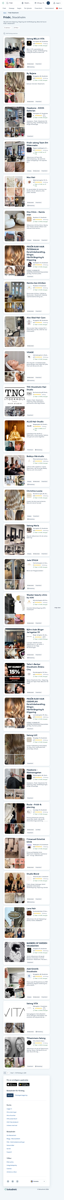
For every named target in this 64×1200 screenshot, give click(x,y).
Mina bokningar (11, 1112)
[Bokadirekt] (3, 3)
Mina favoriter (11, 1115)
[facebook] (17, 1181)
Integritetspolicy (12, 1165)
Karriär (9, 1148)
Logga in (9, 1109)
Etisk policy (10, 1162)
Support (9, 1152)
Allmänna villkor (12, 1172)
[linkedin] (12, 1181)
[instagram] (8, 1181)
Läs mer (10, 1095)
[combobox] (13, 3)
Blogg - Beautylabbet (13, 1138)
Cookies (9, 1168)
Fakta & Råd (10, 1145)
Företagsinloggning (21, 1095)
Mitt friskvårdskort (12, 1122)
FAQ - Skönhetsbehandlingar (16, 1142)
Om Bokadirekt (11, 1135)
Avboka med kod (12, 1125)
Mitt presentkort (12, 1119)
